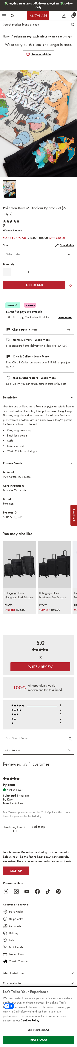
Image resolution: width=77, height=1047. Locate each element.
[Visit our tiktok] (48, 891)
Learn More (42, 340)
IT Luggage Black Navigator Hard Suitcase (18, 595)
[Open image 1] (9, 189)
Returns (13, 940)
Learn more (65, 317)
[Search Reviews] (70, 739)
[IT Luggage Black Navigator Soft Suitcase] (54, 564)
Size (5, 245)
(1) (4, 225)
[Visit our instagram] (16, 891)
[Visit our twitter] (6, 891)
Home (6, 36)
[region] (38, 1016)
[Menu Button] (4, 16)
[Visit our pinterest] (58, 891)
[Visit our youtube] (27, 891)
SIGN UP (16, 871)
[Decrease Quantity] (7, 272)
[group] (14, 608)
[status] (17, 272)
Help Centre (16, 919)
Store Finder (16, 911)
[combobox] (38, 254)
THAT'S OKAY (38, 1040)
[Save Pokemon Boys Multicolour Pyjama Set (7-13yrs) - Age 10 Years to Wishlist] (28, 54)
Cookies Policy (30, 1020)
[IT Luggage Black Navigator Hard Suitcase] (19, 564)
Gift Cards (15, 926)
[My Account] (64, 16)
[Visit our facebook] (37, 891)
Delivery (14, 933)
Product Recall (17, 954)
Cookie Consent (18, 961)
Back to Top (38, 826)
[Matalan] (38, 15)
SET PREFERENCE (38, 1030)
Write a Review (12, 230)
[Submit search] (12, 16)
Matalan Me (16, 947)
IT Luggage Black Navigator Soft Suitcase (52, 595)
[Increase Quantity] (28, 272)
